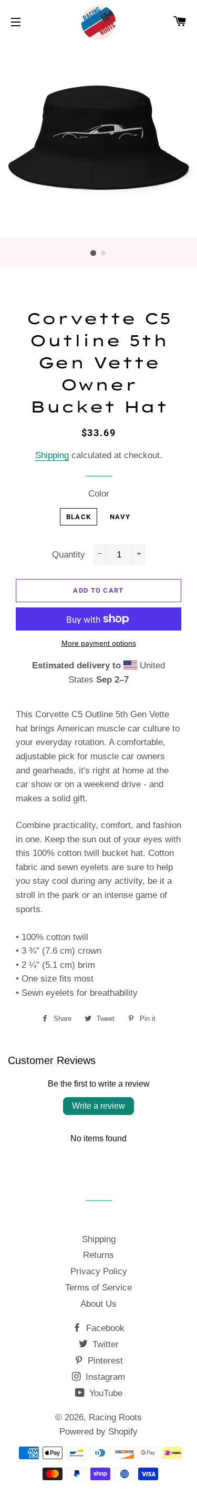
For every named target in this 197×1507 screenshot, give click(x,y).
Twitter (104, 1344)
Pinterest (104, 1361)
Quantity (68, 555)
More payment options (98, 643)
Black (78, 517)
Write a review (98, 1105)
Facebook (104, 1328)
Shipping (52, 455)
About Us (98, 1304)
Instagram (104, 1377)
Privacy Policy (98, 1271)
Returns (98, 1255)
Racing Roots (115, 1417)
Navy (120, 517)
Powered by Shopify (98, 1432)
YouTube (104, 1393)
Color (98, 494)
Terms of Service (98, 1288)
